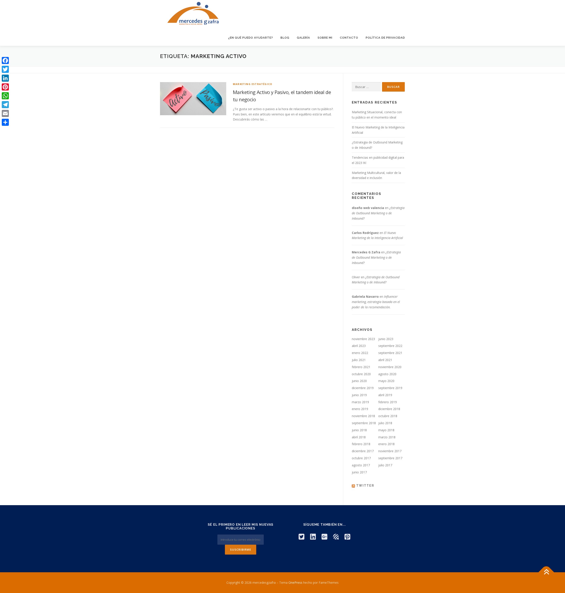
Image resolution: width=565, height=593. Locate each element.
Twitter (365, 485)
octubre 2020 (361, 374)
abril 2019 (385, 395)
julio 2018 (385, 423)
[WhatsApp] (5, 95)
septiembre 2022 (390, 346)
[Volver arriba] (546, 572)
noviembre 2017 (389, 451)
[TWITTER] (301, 536)
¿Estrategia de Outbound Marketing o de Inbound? (378, 213)
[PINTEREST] (347, 536)
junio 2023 (385, 339)
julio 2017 (385, 465)
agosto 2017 (361, 465)
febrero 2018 (361, 444)
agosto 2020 (387, 374)
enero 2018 (386, 444)
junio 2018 (359, 430)
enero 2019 (360, 409)
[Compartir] (5, 122)
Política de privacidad (385, 37)
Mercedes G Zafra (366, 252)
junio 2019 (359, 395)
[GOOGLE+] (324, 536)
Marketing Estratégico (252, 84)
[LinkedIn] (5, 78)
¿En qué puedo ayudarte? (250, 37)
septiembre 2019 (390, 388)
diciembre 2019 (363, 388)
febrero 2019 (387, 402)
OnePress (295, 582)
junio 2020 (359, 381)
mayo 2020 (386, 381)
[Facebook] (5, 60)
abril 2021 (385, 360)
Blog (285, 37)
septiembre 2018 (364, 423)
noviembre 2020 (389, 367)
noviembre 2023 (363, 339)
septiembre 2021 (390, 353)
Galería (303, 37)
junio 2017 (359, 472)
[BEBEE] (336, 536)
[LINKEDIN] (313, 536)
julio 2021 (359, 360)
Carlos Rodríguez (365, 233)
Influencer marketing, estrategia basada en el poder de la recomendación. (376, 301)
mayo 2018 (386, 430)
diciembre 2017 (363, 451)
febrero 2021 (361, 367)
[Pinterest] (5, 87)
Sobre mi (325, 37)
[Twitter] (5, 69)
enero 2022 (360, 353)
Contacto (349, 37)
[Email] (5, 113)
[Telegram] (5, 104)
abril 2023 (359, 346)
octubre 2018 (387, 416)
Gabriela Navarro (365, 296)
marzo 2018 (387, 437)
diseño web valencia (368, 208)
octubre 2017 (361, 458)
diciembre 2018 (389, 409)
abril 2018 (359, 437)
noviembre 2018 (363, 416)
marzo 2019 (360, 402)
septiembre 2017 (390, 458)
